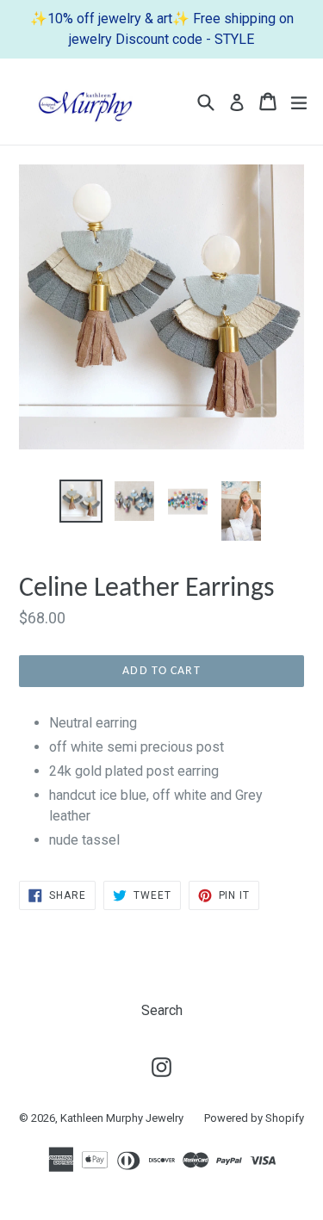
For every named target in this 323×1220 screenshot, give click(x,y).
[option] (81, 501)
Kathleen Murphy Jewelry (121, 1118)
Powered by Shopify (254, 1118)
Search (162, 1010)
